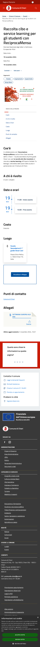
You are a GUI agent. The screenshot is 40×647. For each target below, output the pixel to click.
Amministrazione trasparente (14, 612)
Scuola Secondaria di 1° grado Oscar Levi (16, 248)
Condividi (7, 71)
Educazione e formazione (12, 504)
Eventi (25, 16)
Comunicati (8, 535)
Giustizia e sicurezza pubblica (14, 507)
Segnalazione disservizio (12, 590)
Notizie (6, 532)
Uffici (6, 457)
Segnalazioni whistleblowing (13, 600)
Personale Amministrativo (13, 463)
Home (4, 16)
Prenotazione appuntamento (13, 587)
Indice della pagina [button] (12, 109)
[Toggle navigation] (4, 8)
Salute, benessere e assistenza (14, 516)
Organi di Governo (10, 451)
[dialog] (20, 631)
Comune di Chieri (9, 299)
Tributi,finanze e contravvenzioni (15, 510)
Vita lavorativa (9, 482)
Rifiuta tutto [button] (20, 639)
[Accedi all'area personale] (32, 2)
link (2, 631)
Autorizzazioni (9, 519)
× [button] (38, 617)
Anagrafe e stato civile (11, 476)
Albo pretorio (8, 609)
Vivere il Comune (15, 16)
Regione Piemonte (9, 2)
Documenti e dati (10, 466)
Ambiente (7, 513)
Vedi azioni (17, 71)
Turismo (7, 491)
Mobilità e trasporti (10, 494)
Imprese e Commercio (11, 485)
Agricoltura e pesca (10, 522)
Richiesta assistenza (11, 597)
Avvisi (6, 538)
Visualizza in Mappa (20, 274)
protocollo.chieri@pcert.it (13, 576)
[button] (20, 643)
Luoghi (6, 546)
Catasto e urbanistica (11, 488)
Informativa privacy (10, 615)
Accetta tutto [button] (20, 635)
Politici (6, 460)
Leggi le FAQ (8, 594)
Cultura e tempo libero (11, 479)
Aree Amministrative (11, 454)
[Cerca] (36, 8)
